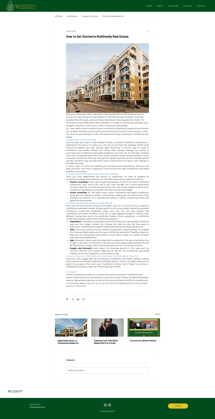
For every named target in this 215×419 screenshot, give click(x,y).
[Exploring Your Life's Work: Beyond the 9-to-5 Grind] (107, 327)
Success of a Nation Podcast (143, 340)
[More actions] (147, 31)
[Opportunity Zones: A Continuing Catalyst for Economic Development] (71, 327)
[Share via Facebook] (67, 299)
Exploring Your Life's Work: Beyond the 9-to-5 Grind (106, 341)
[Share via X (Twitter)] (73, 299)
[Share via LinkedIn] (78, 299)
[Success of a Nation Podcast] (144, 327)
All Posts (58, 16)
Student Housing (90, 16)
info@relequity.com (37, 407)
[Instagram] (109, 405)
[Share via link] (84, 299)
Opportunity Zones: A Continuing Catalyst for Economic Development (68, 341)
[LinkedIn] (105, 405)
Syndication (72, 16)
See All (157, 314)
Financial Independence (113, 16)
